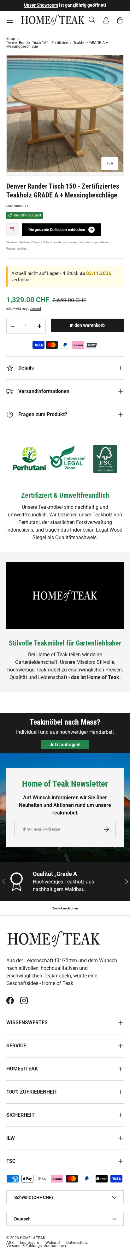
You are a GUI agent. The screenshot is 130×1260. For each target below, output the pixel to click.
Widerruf (52, 1242)
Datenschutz (77, 1242)
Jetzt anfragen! (65, 744)
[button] (120, 20)
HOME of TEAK (32, 1238)
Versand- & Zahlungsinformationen (36, 1246)
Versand (35, 308)
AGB (10, 1242)
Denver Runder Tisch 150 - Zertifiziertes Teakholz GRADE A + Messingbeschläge (57, 44)
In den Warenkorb (87, 325)
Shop (10, 39)
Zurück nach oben (65, 908)
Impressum (29, 1242)
